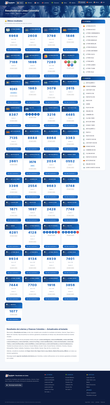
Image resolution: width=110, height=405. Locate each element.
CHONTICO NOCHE (91, 139)
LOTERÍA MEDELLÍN (91, 43)
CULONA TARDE (90, 118)
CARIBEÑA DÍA (89, 114)
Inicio (20, 3)
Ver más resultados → (14, 49)
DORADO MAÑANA (91, 86)
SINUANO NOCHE (90, 164)
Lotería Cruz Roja (49, 389)
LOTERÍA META (90, 61)
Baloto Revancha (90, 384)
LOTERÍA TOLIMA (90, 68)
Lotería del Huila (49, 387)
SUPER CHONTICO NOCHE (93, 167)
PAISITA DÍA (89, 100)
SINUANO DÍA (89, 111)
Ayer (36, 3)
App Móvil (87, 402)
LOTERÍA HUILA (90, 57)
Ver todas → (48, 391)
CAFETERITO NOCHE (91, 143)
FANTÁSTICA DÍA (90, 97)
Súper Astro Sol (90, 377)
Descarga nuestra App (15, 385)
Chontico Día (68, 382)
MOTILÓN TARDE (90, 121)
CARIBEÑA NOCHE (91, 150)
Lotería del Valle (49, 382)
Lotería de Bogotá (49, 377)
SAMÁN (88, 104)
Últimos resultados (91, 393)
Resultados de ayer (91, 395)
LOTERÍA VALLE (90, 72)
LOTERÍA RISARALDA (91, 47)
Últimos (28, 3)
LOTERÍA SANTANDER (91, 50)
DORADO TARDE (90, 125)
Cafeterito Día (69, 384)
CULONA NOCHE (90, 153)
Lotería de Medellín (49, 380)
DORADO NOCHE (90, 146)
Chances (55, 3)
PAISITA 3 (88, 132)
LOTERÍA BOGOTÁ (91, 26)
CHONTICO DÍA (90, 93)
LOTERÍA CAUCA (90, 54)
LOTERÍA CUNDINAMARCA (93, 33)
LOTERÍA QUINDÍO (91, 65)
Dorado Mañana (69, 377)
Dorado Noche (69, 380)
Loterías (45, 3)
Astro (64, 3)
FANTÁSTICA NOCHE (91, 157)
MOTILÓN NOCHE (90, 160)
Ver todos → (68, 389)
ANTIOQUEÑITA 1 (90, 83)
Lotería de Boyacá (49, 384)
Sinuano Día (68, 387)
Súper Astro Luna (90, 380)
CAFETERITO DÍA (90, 90)
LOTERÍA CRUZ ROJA (91, 36)
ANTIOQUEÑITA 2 (90, 128)
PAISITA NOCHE (90, 135)
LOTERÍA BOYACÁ (90, 29)
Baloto (72, 3)
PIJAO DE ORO (90, 107)
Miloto (88, 387)
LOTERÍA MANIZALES (91, 40)
